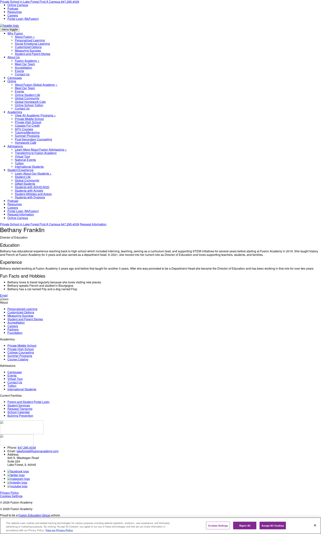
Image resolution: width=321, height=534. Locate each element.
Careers (12, 15)
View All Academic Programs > (35, 115)
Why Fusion (15, 33)
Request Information (20, 214)
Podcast (12, 8)
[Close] (315, 525)
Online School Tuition (29, 105)
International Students (29, 166)
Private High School (28, 122)
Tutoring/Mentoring (27, 132)
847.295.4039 (70, 224)
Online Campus (17, 5)
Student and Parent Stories (32, 54)
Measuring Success (28, 50)
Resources (14, 12)
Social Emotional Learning (32, 43)
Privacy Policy (9, 493)
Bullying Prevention (20, 415)
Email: (11, 451)
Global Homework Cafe (30, 102)
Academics (14, 112)
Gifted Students (25, 184)
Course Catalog (17, 359)
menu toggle (9, 29)
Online (11, 81)
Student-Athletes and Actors (33, 194)
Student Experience (20, 170)
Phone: (12, 447)
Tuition (19, 163)
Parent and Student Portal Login (28, 402)
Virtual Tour (22, 156)
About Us (13, 57)
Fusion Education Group (34, 515)
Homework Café (25, 142)
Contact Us (22, 74)
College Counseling (20, 352)
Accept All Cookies (273, 525)
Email (4, 295)
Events (19, 71)
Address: (13, 454)
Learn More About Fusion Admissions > (41, 149)
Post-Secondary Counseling (33, 139)
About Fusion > (25, 37)
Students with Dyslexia (30, 197)
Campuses (14, 78)
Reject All (244, 525)
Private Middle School (29, 119)
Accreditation (23, 67)
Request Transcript (19, 409)
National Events (25, 160)
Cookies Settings (11, 496)
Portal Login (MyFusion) (23, 19)
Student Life (23, 177)
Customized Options (28, 47)
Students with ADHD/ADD (32, 187)
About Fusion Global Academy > (36, 84)
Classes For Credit (27, 125)
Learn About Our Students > (33, 173)
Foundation (14, 333)
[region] (160, 525)
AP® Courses (24, 129)
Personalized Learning (30, 40)
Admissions (15, 146)
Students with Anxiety (29, 190)
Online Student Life (27, 95)
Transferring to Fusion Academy (36, 153)
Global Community (27, 98)
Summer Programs (27, 136)
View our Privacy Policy (59, 530)
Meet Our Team (25, 64)
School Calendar (18, 412)
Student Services (18, 405)
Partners (13, 329)
